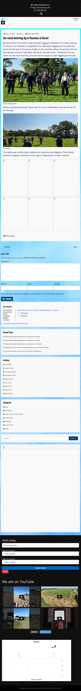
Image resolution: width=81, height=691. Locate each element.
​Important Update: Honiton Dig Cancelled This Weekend (23, 351)
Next (75, 247)
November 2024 (10, 372)
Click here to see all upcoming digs (15, 323)
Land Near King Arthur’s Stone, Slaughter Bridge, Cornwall (37, 310)
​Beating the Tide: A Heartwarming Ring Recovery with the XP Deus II (27, 347)
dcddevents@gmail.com (41, 4)
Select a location (8, 550)
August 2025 (9, 368)
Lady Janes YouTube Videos (14, 414)
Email (30, 284)
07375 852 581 (41, 10)
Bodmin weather (36, 679)
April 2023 (8, 390)
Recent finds (9, 425)
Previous (7, 247)
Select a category (8, 559)
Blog (28, 34)
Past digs (8, 421)
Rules (6, 428)
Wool (45, 43)
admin (21, 34)
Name (4, 284)
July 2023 (8, 382)
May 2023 (8, 386)
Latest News (35, 34)
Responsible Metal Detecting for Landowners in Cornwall (23, 344)
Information (8, 410)
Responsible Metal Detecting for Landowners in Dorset (22, 336)
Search (73, 438)
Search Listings (40, 568)
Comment (5, 261)
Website (57, 284)
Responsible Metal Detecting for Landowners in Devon (22, 340)
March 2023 (9, 393)
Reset (5, 572)
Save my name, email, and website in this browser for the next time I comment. (32, 294)
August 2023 (9, 379)
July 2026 (8, 364)
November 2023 (10, 375)
